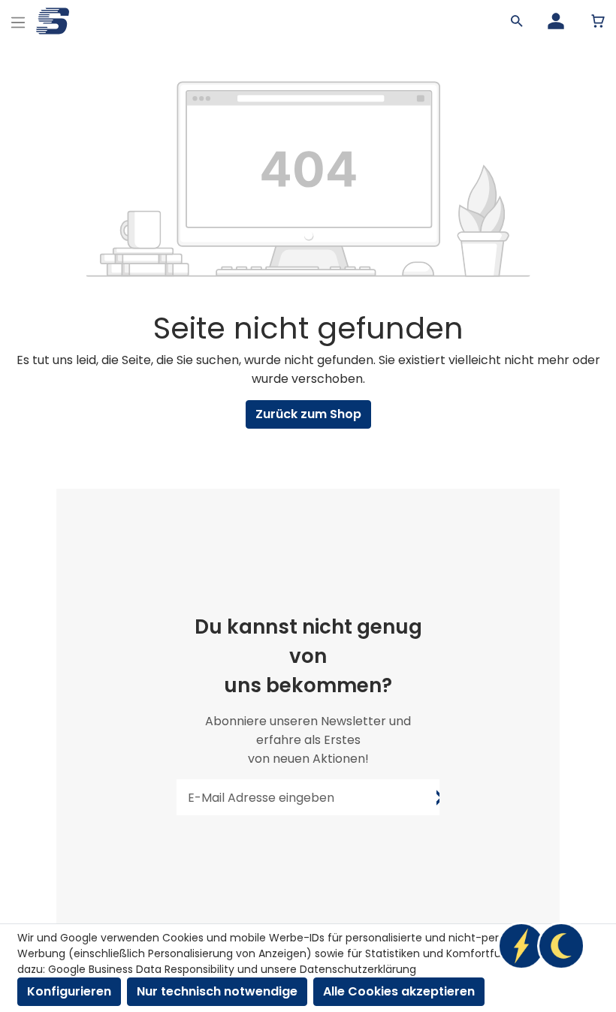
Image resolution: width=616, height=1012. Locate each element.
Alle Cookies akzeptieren (399, 991)
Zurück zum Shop (308, 414)
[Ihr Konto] (556, 21)
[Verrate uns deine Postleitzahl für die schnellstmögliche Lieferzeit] (541, 946)
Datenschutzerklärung (358, 969)
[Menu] (18, 21)
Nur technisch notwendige (217, 991)
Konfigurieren (69, 991)
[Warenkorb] (598, 21)
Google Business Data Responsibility (141, 969)
